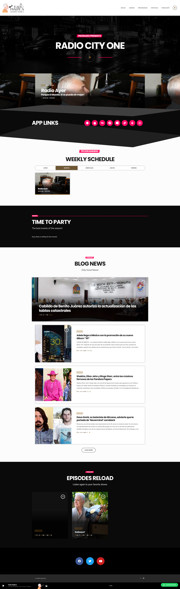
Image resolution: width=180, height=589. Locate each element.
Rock (43, 85)
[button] (169, 585)
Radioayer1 (80, 532)
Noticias (42, 301)
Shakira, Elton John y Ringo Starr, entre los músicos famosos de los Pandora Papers (105, 378)
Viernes (134, 168)
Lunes (45, 168)
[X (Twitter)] (140, 578)
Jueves (112, 168)
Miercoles (89, 168)
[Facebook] (143, 578)
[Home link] (13, 7)
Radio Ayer (53, 90)
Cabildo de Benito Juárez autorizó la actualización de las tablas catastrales (87, 308)
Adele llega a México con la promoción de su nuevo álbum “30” (105, 337)
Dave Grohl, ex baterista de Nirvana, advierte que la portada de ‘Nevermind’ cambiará (105, 419)
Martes (66, 168)
